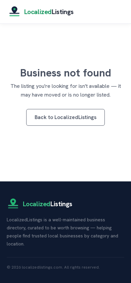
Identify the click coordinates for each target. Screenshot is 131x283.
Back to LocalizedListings (65, 117)
